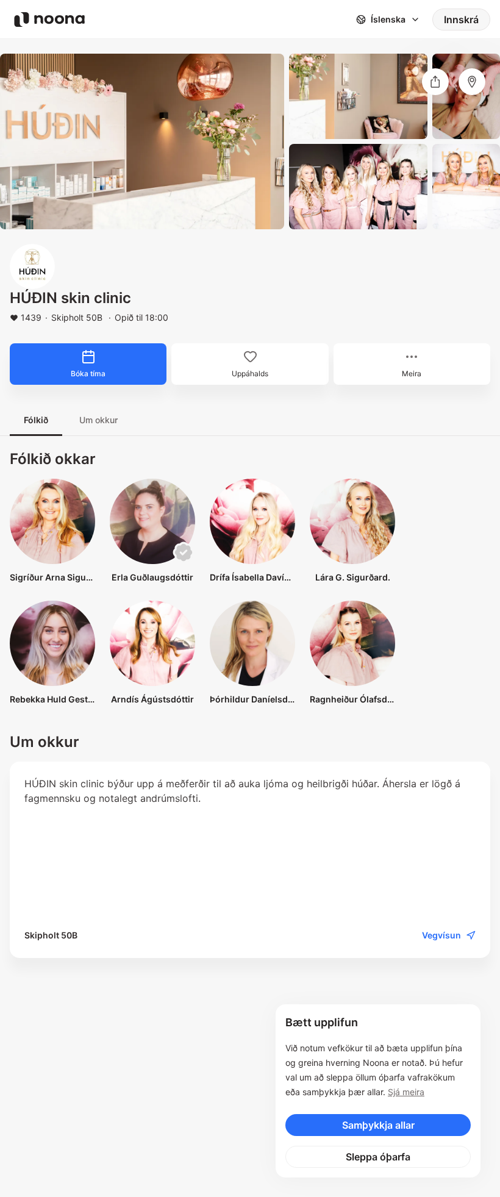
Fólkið (36, 420)
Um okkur (98, 420)
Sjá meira (406, 1092)
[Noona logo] (49, 19)
